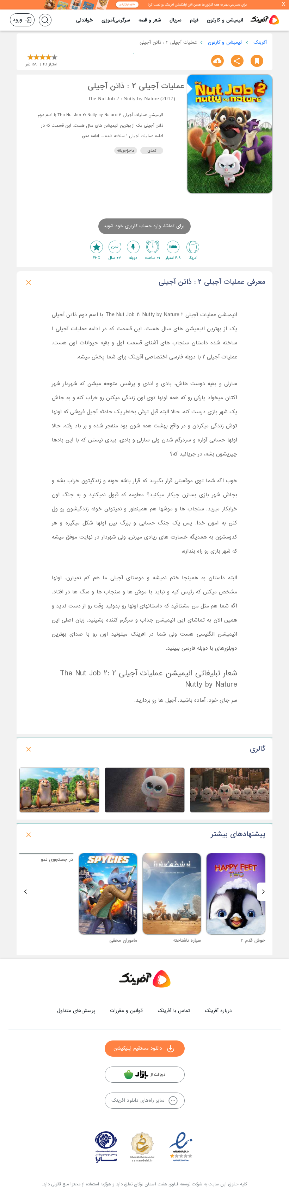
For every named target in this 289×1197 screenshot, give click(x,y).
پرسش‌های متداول (76, 1010)
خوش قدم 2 (258, 940)
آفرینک (260, 42)
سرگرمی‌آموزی (116, 20)
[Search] (45, 20)
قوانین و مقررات (126, 1010)
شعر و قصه (150, 20)
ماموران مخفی (128, 940)
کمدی (151, 150)
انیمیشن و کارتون (225, 20)
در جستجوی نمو (62, 940)
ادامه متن (90, 136)
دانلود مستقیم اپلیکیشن (137, 1048)
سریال (176, 20)
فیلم (194, 20)
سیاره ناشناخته (192, 940)
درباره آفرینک (218, 1010)
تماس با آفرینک (174, 1010)
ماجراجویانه (126, 150)
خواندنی (84, 20)
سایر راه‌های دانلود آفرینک (138, 1100)
